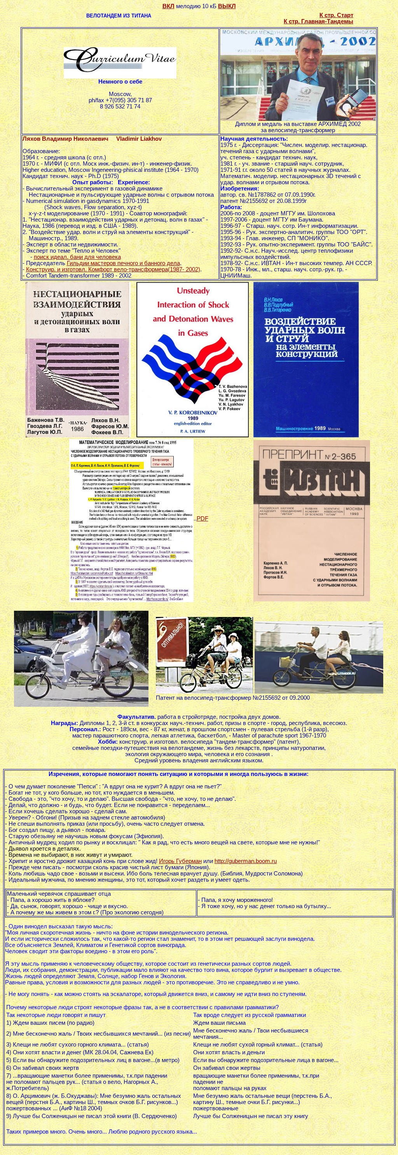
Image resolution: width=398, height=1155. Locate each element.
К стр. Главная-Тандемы (318, 21)
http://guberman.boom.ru (246, 861)
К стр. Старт (336, 15)
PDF (202, 518)
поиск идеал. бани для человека (77, 257)
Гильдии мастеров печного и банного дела (123, 263)
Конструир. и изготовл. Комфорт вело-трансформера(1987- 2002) (113, 269)
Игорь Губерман (180, 861)
